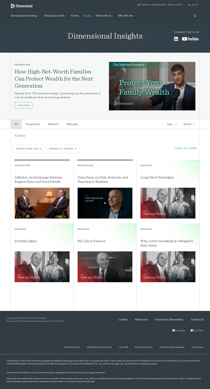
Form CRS (123, 347)
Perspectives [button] (33, 124)
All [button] (16, 124)
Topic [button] (170, 124)
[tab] (21, 6)
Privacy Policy (197, 347)
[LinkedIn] (176, 40)
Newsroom (141, 319)
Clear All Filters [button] (186, 148)
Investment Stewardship (169, 319)
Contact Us (197, 319)
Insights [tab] (87, 16)
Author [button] (187, 124)
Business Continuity (144, 347)
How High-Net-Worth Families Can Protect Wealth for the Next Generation (54, 78)
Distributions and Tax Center (99, 347)
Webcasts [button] (72, 124)
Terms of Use (58, 321)
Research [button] (53, 124)
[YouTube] (190, 40)
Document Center (72, 347)
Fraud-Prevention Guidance (172, 347)
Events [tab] (75, 16)
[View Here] (152, 86)
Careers (123, 319)
